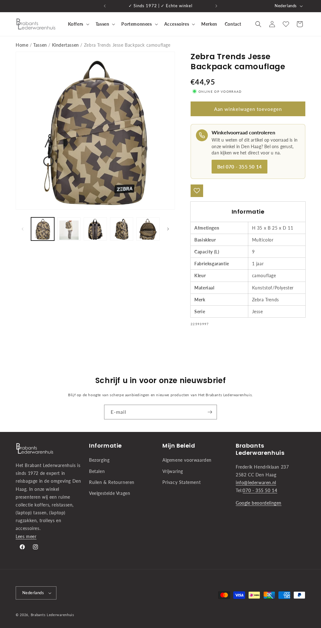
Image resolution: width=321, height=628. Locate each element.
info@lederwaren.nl (256, 482)
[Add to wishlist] (197, 190)
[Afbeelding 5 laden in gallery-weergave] (148, 229)
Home (22, 45)
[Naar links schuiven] (22, 229)
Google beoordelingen (259, 503)
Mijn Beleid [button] (178, 445)
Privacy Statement (181, 482)
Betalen (97, 471)
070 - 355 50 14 (260, 490)
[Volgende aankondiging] (216, 6)
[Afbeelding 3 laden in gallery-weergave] (95, 229)
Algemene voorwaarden (187, 460)
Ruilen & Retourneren (111, 482)
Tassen (40, 45)
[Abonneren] (210, 412)
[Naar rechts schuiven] (168, 229)
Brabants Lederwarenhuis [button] (260, 449)
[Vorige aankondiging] (105, 6)
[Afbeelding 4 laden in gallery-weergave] (121, 229)
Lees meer (26, 536)
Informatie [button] (105, 445)
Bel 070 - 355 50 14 (239, 166)
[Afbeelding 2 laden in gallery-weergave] (69, 229)
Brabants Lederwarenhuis (52, 615)
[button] (78, 24)
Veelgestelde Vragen (109, 493)
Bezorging (99, 460)
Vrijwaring (172, 471)
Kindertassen (65, 45)
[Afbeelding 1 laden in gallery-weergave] (42, 229)
